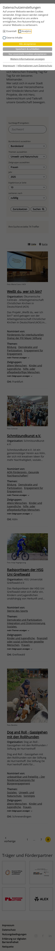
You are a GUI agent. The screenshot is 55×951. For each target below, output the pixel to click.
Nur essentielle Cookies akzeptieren (28, 54)
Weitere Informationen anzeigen (27, 59)
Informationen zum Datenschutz (34, 65)
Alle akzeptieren (27, 44)
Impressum (9, 65)
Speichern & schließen (27, 49)
